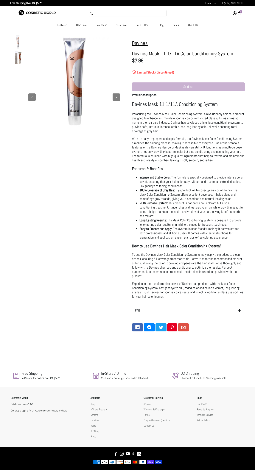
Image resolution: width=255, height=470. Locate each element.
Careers (94, 414)
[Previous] (32, 97)
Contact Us (149, 425)
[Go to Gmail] (183, 327)
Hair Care (81, 25)
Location (95, 420)
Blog (161, 25)
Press (93, 436)
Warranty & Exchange (154, 409)
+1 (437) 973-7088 (231, 3)
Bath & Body (143, 25)
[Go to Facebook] (137, 327)
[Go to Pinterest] (172, 327)
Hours (93, 425)
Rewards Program (205, 409)
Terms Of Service (205, 414)
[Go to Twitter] (161, 327)
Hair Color (101, 25)
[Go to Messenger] (149, 327)
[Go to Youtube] (127, 454)
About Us (193, 25)
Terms (147, 414)
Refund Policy (203, 420)
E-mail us (210, 3)
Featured (62, 25)
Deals (175, 25)
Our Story (95, 431)
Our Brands (202, 404)
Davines (140, 43)
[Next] (116, 97)
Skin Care (121, 25)
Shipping (148, 404)
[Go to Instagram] (121, 454)
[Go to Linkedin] (139, 454)
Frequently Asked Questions (157, 420)
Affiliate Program (99, 409)
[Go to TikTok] (133, 454)
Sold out (188, 86)
